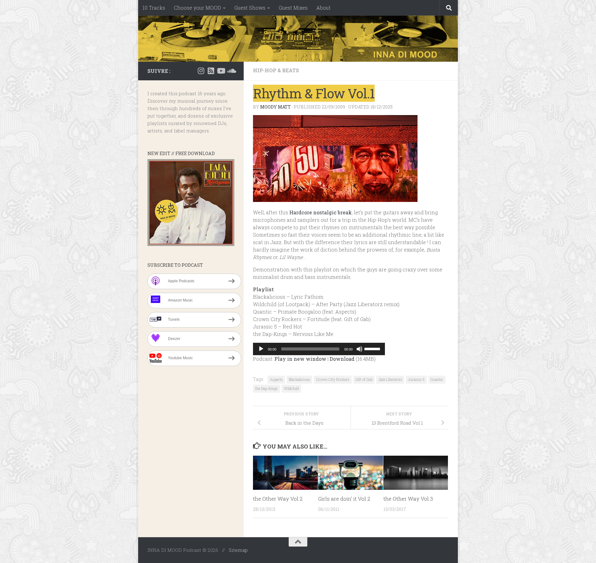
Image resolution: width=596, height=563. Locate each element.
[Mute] (359, 349)
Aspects (276, 379)
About (323, 7)
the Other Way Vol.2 (278, 498)
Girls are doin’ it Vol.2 (344, 498)
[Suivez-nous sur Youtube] (220, 70)
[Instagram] (201, 70)
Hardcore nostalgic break (320, 212)
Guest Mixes (293, 7)
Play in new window (300, 358)
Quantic (437, 379)
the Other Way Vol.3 (408, 498)
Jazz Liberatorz (390, 379)
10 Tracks (153, 7)
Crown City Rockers (333, 379)
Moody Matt (275, 107)
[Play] (261, 349)
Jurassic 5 (416, 379)
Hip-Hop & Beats (276, 70)
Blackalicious (299, 379)
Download (342, 358)
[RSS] (210, 70)
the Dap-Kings (266, 388)
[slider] (373, 348)
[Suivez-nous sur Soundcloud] (230, 70)
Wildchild (291, 388)
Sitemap (238, 550)
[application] (319, 349)
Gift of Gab (363, 379)
